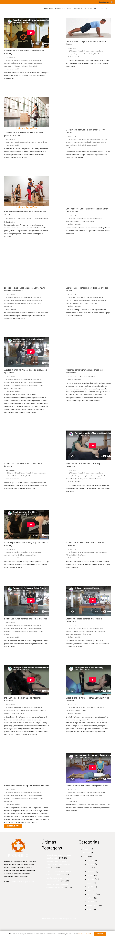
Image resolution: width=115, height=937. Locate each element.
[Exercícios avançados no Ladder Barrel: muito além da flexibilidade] (26, 270)
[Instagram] (29, 2)
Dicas (89, 868)
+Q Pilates (9, 60)
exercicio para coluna (86, 631)
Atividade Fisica (19, 60)
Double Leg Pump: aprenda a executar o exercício (26, 619)
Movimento (33, 63)
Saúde (92, 221)
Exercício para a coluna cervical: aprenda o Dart (87, 786)
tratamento (8, 306)
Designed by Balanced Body (27, 128)
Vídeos (89, 909)
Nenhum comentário (13, 69)
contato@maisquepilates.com (22, 882)
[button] (72, 8)
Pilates (39, 63)
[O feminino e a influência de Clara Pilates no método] (88, 112)
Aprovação (87, 853)
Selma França (8, 388)
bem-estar (28, 60)
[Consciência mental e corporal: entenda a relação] (26, 768)
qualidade (7, 66)
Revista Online (33, 66)
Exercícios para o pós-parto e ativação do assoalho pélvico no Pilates (58, 865)
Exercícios (91, 879)
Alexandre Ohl (18, 707)
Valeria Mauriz (92, 145)
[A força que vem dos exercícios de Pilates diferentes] (88, 524)
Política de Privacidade (86, 934)
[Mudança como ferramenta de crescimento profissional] (88, 352)
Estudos (90, 875)
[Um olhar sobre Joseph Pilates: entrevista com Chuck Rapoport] (88, 191)
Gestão (90, 883)
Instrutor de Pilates (35, 142)
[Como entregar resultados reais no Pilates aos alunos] (26, 191)
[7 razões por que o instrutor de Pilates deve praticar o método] (26, 112)
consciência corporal (21, 142)
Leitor (89, 890)
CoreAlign (14, 555)
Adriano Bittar (18, 473)
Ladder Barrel (21, 300)
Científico (90, 860)
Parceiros (90, 902)
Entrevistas (91, 872)
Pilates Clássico (93, 905)
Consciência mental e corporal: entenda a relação (26, 786)
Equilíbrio (14, 63)
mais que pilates (22, 63)
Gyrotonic (90, 887)
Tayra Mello (99, 795)
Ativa (77, 552)
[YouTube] (34, 2)
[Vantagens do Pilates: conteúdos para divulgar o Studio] (88, 270)
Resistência (96, 142)
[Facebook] (25, 2)
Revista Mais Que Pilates (20, 66)
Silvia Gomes (98, 54)
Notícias (90, 898)
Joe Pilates (98, 218)
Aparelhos (86, 849)
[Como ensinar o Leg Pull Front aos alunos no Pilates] (88, 28)
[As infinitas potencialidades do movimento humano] (26, 445)
